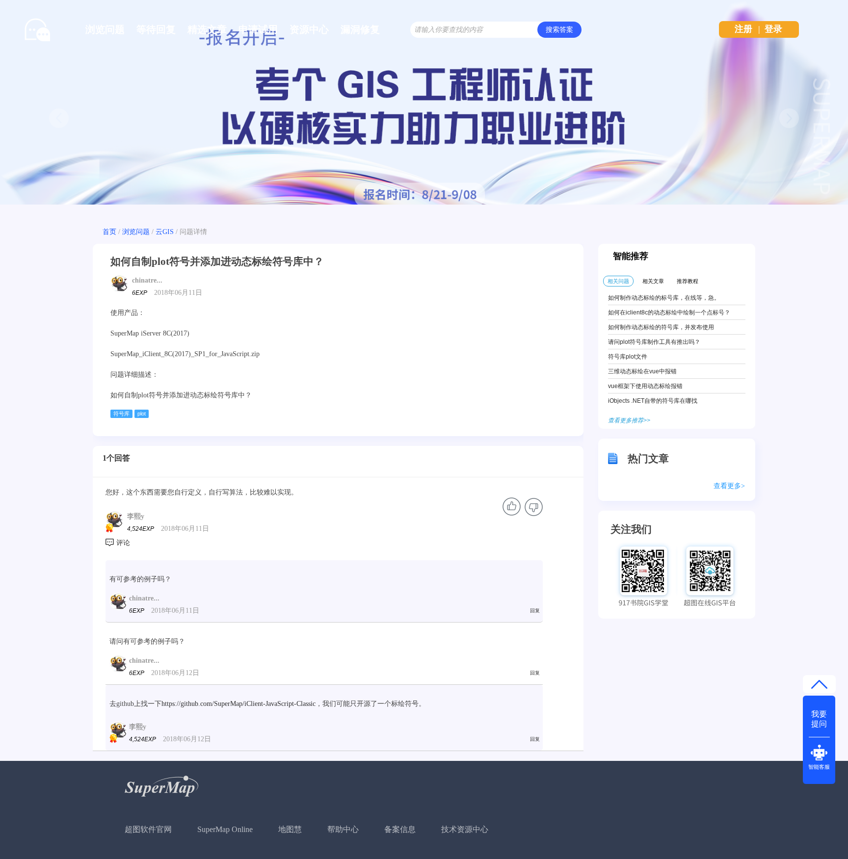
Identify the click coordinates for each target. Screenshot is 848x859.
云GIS (165, 231)
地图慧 (290, 829)
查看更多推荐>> (629, 420)
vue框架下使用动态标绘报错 (645, 386)
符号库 (121, 413)
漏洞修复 (360, 29)
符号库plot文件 (627, 356)
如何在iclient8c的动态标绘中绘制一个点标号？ (669, 312)
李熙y (135, 516)
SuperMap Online (225, 829)
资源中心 (309, 29)
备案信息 (400, 829)
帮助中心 (343, 829)
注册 (743, 29)
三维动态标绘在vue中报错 (642, 371)
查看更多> (729, 486)
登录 (773, 29)
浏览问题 (105, 29)
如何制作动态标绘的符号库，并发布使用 (661, 327)
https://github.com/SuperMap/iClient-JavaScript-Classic (238, 703)
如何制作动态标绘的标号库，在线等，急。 (664, 297)
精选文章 (207, 29)
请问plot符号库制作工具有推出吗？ (654, 341)
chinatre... (147, 280)
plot (141, 413)
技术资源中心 (464, 829)
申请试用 (258, 29)
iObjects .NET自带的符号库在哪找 (652, 400)
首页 (109, 231)
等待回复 (156, 29)
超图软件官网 (148, 829)
